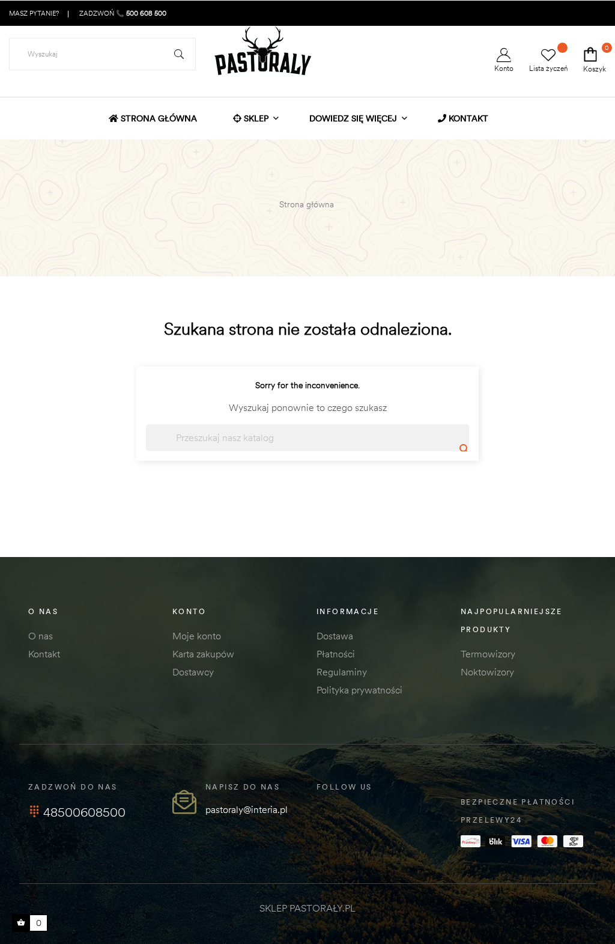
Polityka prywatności (359, 690)
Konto (504, 68)
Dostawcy (193, 672)
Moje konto (196, 636)
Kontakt (44, 654)
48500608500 (84, 812)
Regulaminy (342, 672)
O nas (40, 636)
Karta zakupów (203, 654)
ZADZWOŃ (121, 13)
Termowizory (488, 654)
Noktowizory (487, 672)
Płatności (336, 654)
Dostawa (335, 636)
